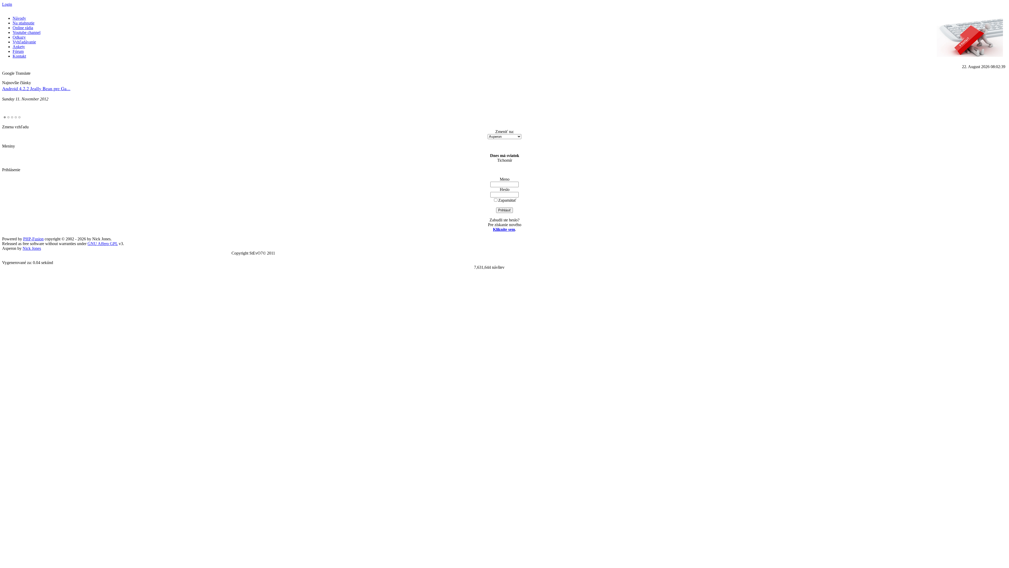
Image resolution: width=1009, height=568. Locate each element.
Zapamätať (507, 200)
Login (7, 4)
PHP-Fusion (33, 239)
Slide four (16, 117)
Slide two (8, 117)
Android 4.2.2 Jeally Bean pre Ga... (36, 88)
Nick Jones (32, 248)
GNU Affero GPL (102, 243)
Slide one (5, 117)
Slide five (19, 117)
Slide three (12, 117)
